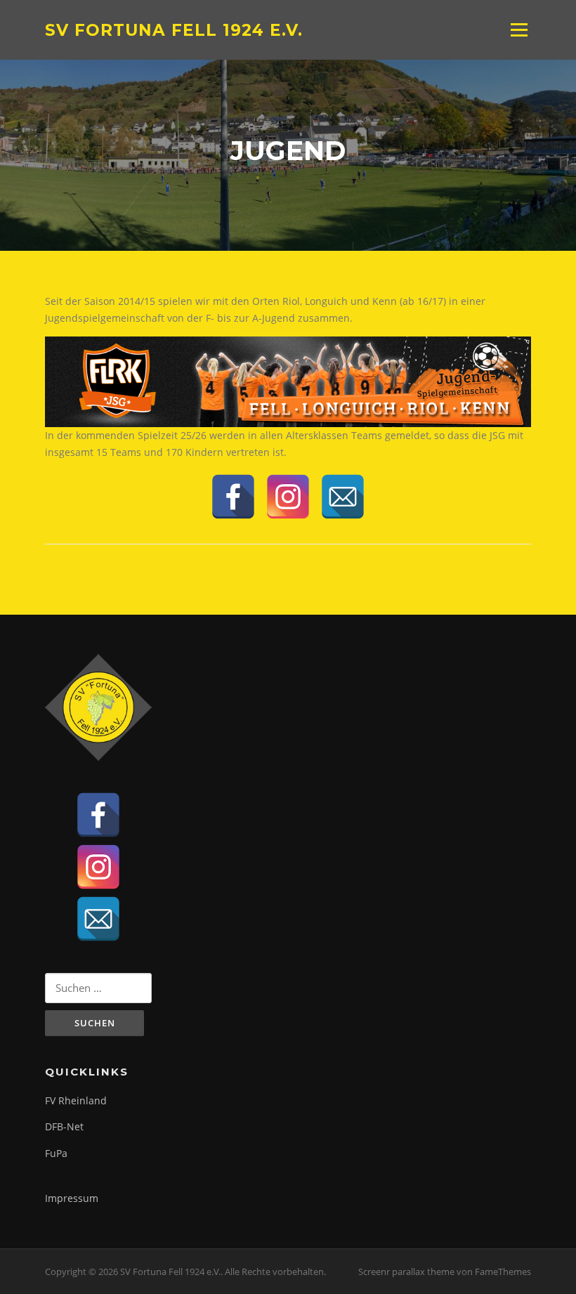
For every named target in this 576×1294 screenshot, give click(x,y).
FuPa (56, 1153)
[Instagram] (288, 496)
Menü (518, 30)
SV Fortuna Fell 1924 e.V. (174, 29)
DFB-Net (64, 1126)
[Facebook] (233, 496)
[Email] (342, 496)
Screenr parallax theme (406, 1271)
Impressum (71, 1198)
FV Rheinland (76, 1100)
